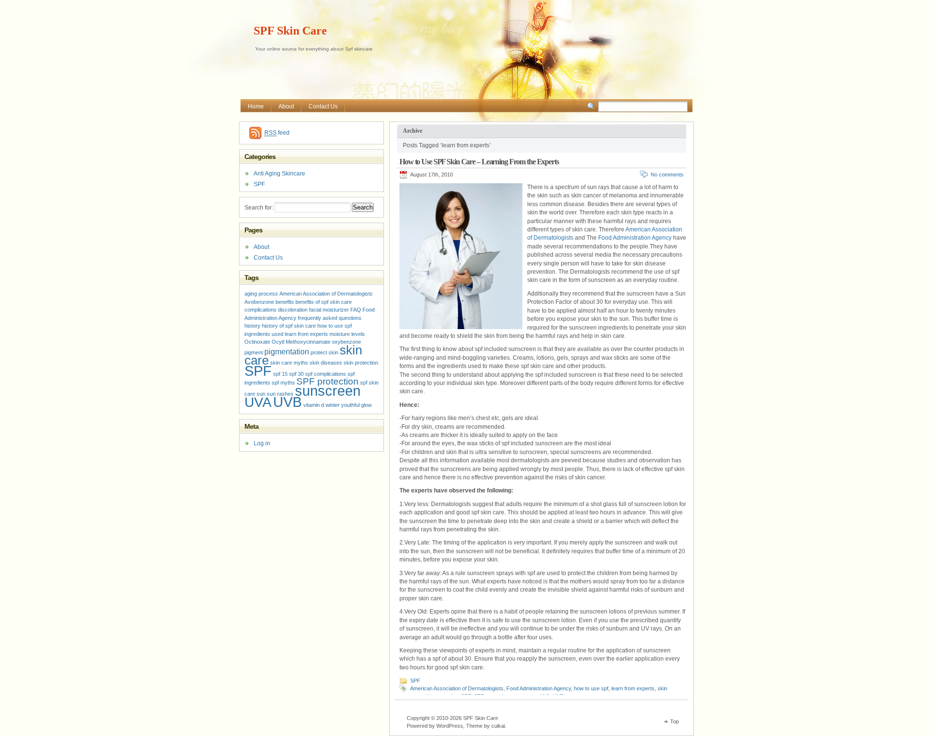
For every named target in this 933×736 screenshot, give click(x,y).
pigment (253, 352)
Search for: (258, 207)
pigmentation (286, 352)
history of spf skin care (289, 326)
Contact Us (323, 106)
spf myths (283, 383)
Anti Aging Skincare (279, 173)
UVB (287, 402)
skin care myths (289, 363)
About (286, 106)
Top (674, 721)
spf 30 (296, 374)
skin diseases (326, 363)
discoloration (293, 310)
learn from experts (633, 688)
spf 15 (280, 374)
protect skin (324, 352)
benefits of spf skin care (323, 302)
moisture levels (347, 334)
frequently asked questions (330, 318)
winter (333, 405)
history (252, 326)
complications (260, 310)
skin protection (361, 363)
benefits (285, 302)
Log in (262, 443)
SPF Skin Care (290, 30)
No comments (667, 174)
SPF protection (327, 381)
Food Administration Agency (635, 237)
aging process (261, 294)
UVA (258, 402)
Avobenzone (259, 302)
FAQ (355, 310)
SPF (415, 680)
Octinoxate (257, 342)
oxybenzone (346, 342)
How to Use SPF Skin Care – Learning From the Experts (479, 162)
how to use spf (591, 688)
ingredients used (263, 334)
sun (261, 394)
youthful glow (356, 405)
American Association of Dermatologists (456, 688)
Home (256, 106)
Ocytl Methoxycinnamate (301, 342)
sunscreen (328, 391)
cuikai (498, 726)
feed (277, 132)
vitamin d (313, 405)
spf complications (325, 374)
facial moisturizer (329, 310)
